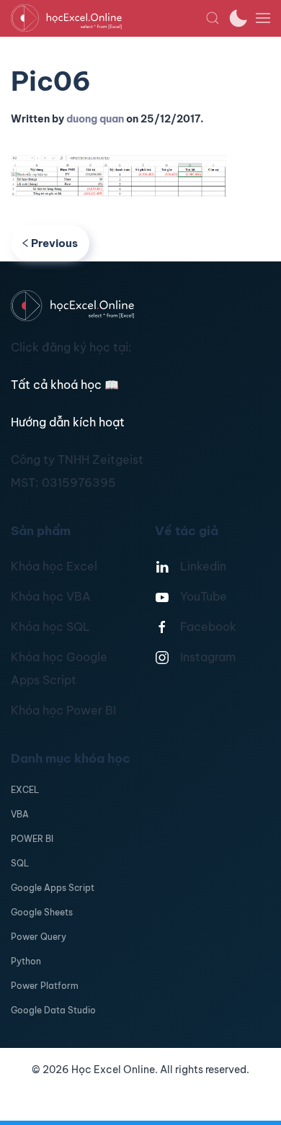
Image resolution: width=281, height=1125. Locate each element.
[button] (212, 18)
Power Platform (45, 985)
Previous (54, 243)
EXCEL (25, 789)
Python (26, 961)
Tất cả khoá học (65, 384)
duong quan (95, 118)
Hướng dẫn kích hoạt (68, 422)
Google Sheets (42, 912)
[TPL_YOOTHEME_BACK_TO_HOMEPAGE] (108, 18)
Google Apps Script (52, 887)
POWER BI (32, 838)
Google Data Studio (53, 1010)
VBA (20, 814)
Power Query (38, 936)
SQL (20, 863)
